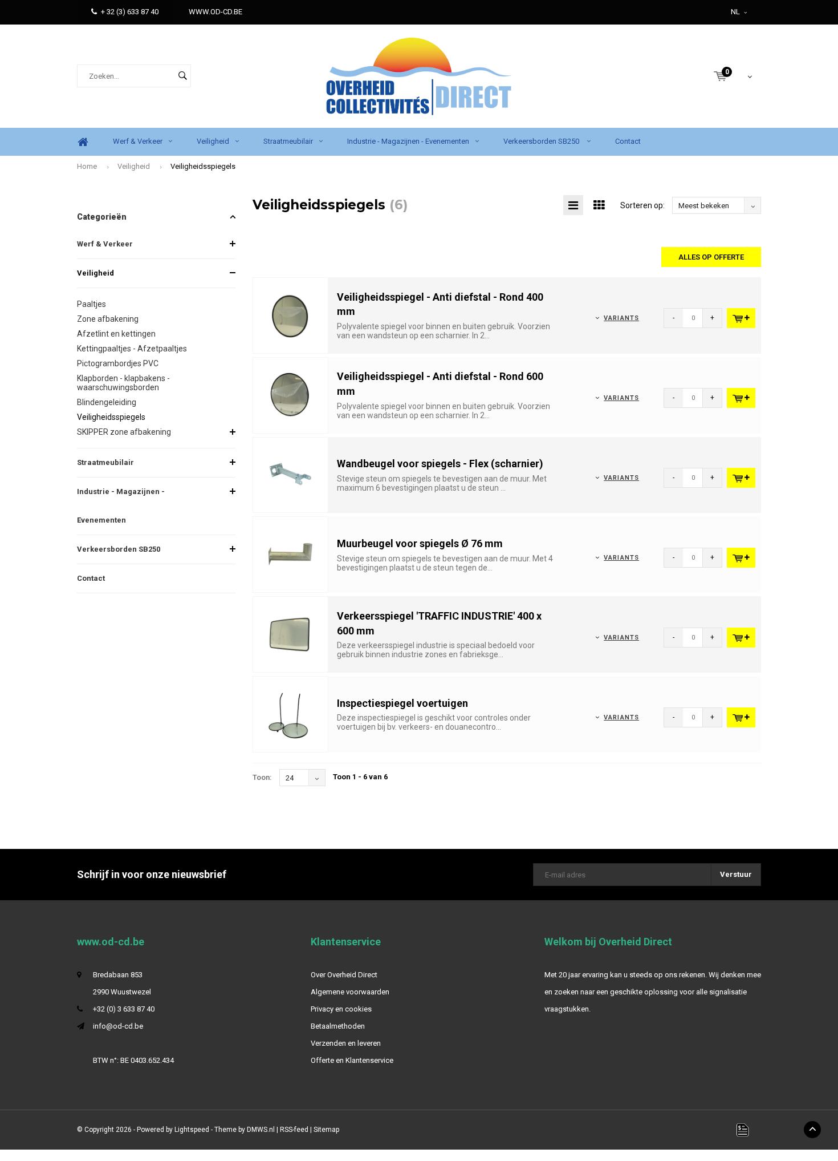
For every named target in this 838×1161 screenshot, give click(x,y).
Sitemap (326, 1130)
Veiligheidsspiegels (202, 166)
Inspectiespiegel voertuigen (402, 703)
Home (83, 142)
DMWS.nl (261, 1130)
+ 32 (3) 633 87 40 (129, 11)
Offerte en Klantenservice (352, 1060)
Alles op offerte (711, 257)
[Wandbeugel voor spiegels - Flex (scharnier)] (291, 474)
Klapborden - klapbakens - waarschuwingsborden (123, 383)
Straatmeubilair (288, 141)
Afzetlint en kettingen (116, 333)
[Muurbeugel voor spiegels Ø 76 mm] (291, 554)
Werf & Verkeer (137, 141)
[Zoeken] (182, 75)
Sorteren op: (642, 205)
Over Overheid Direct (344, 974)
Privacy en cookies (341, 1009)
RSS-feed (294, 1130)
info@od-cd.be (118, 1026)
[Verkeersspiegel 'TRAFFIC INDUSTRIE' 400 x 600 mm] (291, 634)
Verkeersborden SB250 (542, 141)
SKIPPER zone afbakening (124, 431)
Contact (628, 141)
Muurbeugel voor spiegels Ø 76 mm (420, 543)
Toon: (262, 777)
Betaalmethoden (338, 1026)
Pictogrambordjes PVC (117, 363)
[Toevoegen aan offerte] (741, 318)
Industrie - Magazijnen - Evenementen (408, 141)
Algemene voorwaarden (350, 992)
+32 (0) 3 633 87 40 (123, 1009)
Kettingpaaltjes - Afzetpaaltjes (132, 348)
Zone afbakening (108, 318)
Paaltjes (91, 304)
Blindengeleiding (106, 402)
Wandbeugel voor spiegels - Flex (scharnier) (440, 464)
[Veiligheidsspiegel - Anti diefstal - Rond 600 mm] (291, 394)
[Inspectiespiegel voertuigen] (291, 714)
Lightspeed (191, 1130)
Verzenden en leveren (346, 1043)
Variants (621, 318)
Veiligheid (213, 141)
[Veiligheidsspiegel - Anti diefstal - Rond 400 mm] (291, 314)
